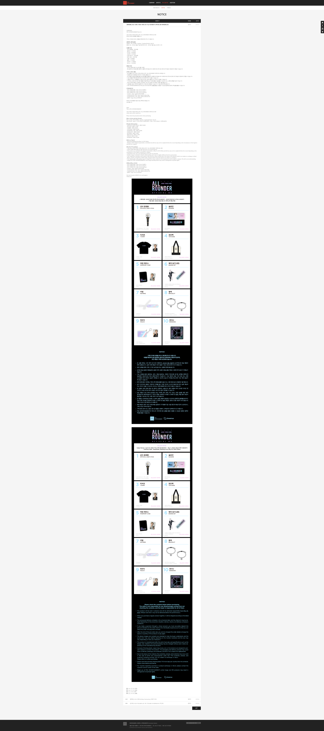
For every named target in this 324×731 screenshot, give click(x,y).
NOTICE (163, 7)
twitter (322, 22)
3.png (129, 691)
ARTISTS (158, 2)
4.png (129, 693)
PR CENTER (165, 2)
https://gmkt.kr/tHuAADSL (138, 93)
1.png (129, 688)
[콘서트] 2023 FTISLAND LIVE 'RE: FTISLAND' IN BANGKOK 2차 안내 (146, 703)
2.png (129, 690)
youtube (322, 28)
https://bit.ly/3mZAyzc (141, 92)
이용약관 (138, 723)
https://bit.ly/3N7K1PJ (136, 98)
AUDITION (172, 2)
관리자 (189, 24)
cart (322, 31)
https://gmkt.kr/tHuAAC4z (144, 96)
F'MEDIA (169, 7)
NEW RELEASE (156, 7)
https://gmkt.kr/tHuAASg (143, 95)
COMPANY (151, 2)
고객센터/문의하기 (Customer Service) (149, 723)
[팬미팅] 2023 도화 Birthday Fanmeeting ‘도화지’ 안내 (143, 699)
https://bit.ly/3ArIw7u (141, 91)
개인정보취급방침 (133, 723)
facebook (322, 25)
